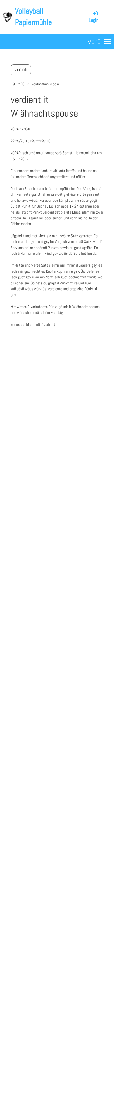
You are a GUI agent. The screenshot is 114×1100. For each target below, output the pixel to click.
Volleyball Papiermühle (33, 16)
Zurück (21, 69)
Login (93, 20)
